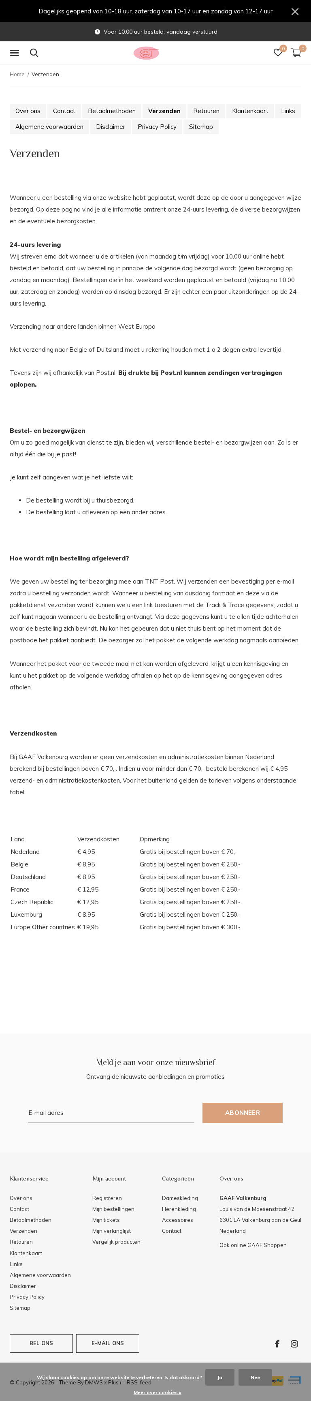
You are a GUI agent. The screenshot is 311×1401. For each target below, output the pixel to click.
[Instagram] (294, 1344)
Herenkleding (179, 1209)
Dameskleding (180, 1198)
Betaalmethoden (112, 111)
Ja (219, 1377)
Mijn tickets (106, 1220)
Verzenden (164, 111)
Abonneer (242, 1113)
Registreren (107, 1198)
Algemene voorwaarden (49, 126)
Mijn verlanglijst (111, 1231)
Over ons (27, 111)
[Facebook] (277, 1344)
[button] (16, 53)
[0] (296, 52)
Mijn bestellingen (113, 1209)
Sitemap (201, 126)
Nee (255, 1377)
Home (17, 74)
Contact (64, 111)
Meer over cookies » (157, 1392)
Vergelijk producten (116, 1241)
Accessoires (177, 1220)
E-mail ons (108, 1343)
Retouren (206, 111)
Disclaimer (110, 126)
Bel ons (41, 1343)
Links (288, 111)
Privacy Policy (157, 126)
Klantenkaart (250, 111)
